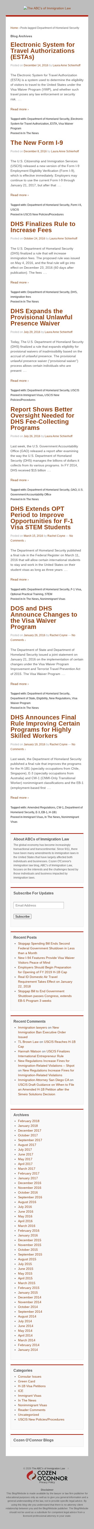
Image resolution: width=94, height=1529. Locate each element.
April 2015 (25, 1278)
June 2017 (25, 1154)
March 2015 (26, 1283)
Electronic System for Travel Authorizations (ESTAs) (42, 50)
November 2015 (29, 1245)
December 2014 (29, 1297)
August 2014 (27, 1316)
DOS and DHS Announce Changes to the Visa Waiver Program (43, 617)
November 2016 (29, 1187)
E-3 (38, 812)
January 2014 (28, 1350)
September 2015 (30, 1254)
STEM (48, 594)
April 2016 (25, 1221)
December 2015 (29, 1240)
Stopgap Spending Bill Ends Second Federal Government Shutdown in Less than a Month (46, 948)
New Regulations (59, 698)
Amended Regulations (41, 807)
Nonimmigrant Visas (52, 599)
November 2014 (29, 1302)
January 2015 (28, 1292)
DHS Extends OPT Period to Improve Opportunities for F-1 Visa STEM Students (41, 518)
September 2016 (30, 1197)
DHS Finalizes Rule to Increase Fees (43, 227)
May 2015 (25, 1273)
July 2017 (25, 1149)
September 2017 (30, 1140)
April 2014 (25, 1335)
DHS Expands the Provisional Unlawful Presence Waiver (41, 317)
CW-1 (60, 807)
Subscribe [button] (22, 916)
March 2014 (26, 1340)
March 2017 (26, 1168)
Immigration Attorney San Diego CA (43, 1080)
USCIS (14, 209)
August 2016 (27, 1202)
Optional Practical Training (26, 594)
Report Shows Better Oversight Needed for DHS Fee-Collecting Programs (42, 418)
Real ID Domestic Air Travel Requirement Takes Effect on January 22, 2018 (45, 981)
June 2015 (25, 1268)
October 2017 (28, 1135)
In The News (31, 133)
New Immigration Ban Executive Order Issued (42, 1032)
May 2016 (25, 1216)
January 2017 (28, 1178)
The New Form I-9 (36, 142)
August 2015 (27, 1259)
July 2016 (25, 1207)
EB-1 (44, 812)
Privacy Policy (47, 1482)
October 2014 (28, 1307)
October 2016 (28, 1192)
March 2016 (26, 1226)
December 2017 (29, 1130)
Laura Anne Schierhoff (66, 65)
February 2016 (28, 1230)
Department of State (22, 698)
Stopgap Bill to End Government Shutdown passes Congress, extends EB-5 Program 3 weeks (45, 995)
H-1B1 (53, 812)
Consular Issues (29, 1376)
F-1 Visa (76, 589)
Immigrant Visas (33, 395)
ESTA (53, 123)
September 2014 (30, 1311)
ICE (20, 1391)
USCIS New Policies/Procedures (43, 214)
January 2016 (28, 1235)
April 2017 (25, 1164)
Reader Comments (31, 1410)
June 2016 (25, 1211)
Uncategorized (28, 1414)
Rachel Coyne (56, 535)
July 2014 (25, 1321)
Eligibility (42, 698)
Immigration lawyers (32, 1027)
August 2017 (27, 1145)
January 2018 (28, 1126)
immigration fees (20, 296)
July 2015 (25, 1264)
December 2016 (29, 1183)
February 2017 (28, 1173)
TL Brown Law (28, 1042)
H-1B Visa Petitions (32, 1386)
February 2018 (28, 1121)
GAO (74, 489)
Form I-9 (76, 205)
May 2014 (25, 1330)
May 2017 (25, 1159)
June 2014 (25, 1326)
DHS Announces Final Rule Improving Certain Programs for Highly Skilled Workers (45, 726)
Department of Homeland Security (48, 119)
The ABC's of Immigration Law (48, 1468)
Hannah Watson (29, 1051)
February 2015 (28, 1288)
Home (14, 28)
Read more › (19, 109)
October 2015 (28, 1249)
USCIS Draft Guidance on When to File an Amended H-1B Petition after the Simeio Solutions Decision (46, 1089)
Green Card (26, 1381)
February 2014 (28, 1345)
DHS (74, 292)
